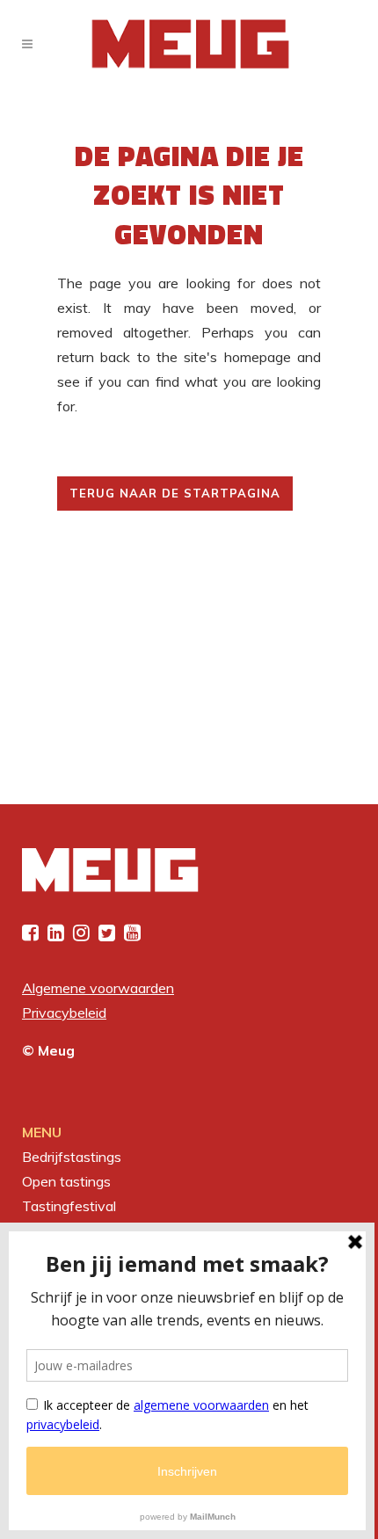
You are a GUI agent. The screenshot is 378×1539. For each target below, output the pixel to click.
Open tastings (66, 1181)
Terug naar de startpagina (174, 493)
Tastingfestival (69, 1206)
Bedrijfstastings (71, 1156)
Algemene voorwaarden (98, 988)
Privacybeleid (64, 1012)
